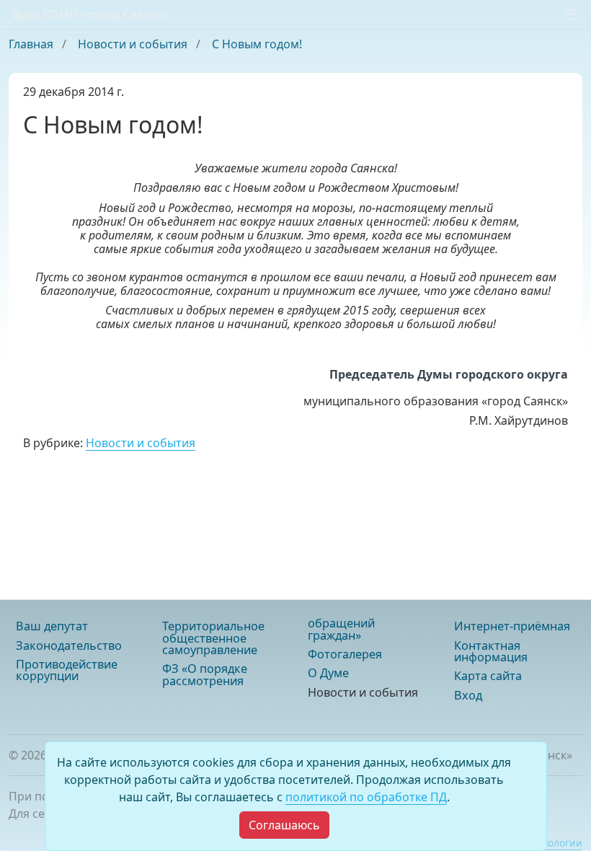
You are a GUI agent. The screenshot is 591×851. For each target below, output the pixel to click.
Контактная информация (491, 651)
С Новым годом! (257, 44)
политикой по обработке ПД (366, 797)
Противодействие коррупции (66, 670)
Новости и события (134, 44)
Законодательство (69, 645)
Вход (468, 695)
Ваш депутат (52, 626)
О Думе (328, 673)
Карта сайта (488, 676)
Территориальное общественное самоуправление (213, 638)
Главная (32, 44)
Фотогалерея (345, 654)
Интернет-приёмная (512, 626)
